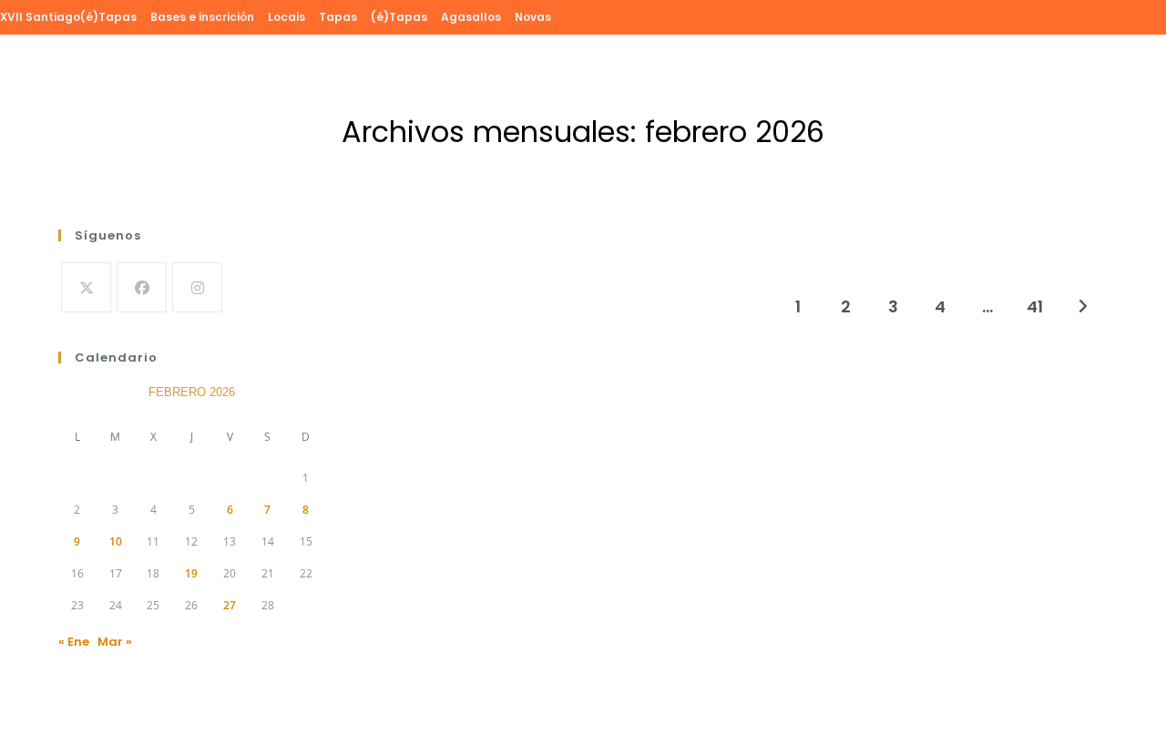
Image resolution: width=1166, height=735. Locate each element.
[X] (86, 287)
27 (229, 605)
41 (1035, 306)
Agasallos (471, 17)
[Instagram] (197, 287)
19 (191, 573)
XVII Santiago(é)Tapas (68, 17)
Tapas (338, 17)
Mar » (114, 641)
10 (115, 541)
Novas (533, 17)
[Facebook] (142, 287)
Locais (286, 17)
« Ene (73, 641)
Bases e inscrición (202, 17)
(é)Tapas (399, 17)
